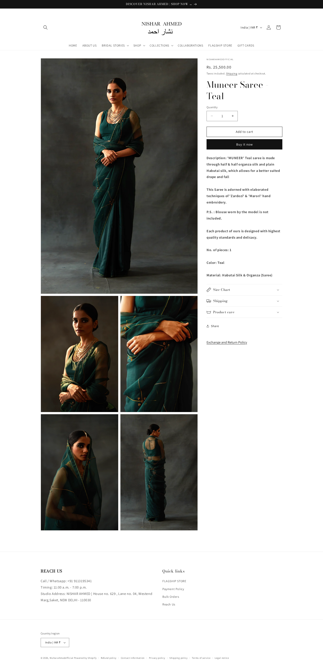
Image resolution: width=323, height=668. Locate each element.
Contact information (133, 657)
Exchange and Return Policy (227, 342)
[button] (45, 27)
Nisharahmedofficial (61, 657)
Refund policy (108, 657)
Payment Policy (173, 589)
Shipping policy (178, 657)
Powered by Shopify (85, 657)
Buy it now (244, 144)
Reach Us (168, 604)
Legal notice (222, 657)
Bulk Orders (170, 597)
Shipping (231, 73)
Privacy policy (157, 657)
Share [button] (215, 326)
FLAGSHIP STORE (174, 581)
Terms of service (201, 657)
